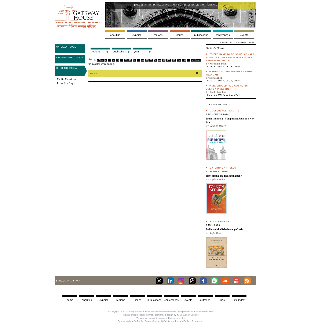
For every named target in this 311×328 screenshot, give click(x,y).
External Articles (223, 168)
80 (159, 60)
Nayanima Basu (218, 63)
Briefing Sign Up (194, 5)
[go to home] (77, 27)
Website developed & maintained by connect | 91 (160, 318)
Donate (212, 5)
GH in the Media (66, 68)
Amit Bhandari (217, 92)
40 (143, 60)
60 (151, 60)
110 (173, 60)
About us (115, 35)
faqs (222, 300)
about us (87, 300)
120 (178, 60)
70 (155, 60)
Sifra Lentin (216, 78)
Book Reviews (219, 221)
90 (164, 60)
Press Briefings (66, 83)
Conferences (223, 35)
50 (147, 60)
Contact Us (173, 5)
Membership (143, 5)
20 (118, 60)
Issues (179, 35)
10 (113, 60)
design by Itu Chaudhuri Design (182, 315)
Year (136, 51)
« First (100, 60)
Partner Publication (69, 57)
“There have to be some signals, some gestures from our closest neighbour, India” (230, 57)
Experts (136, 35)
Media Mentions (66, 79)
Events (244, 35)
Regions (158, 35)
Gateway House (66, 47)
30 (134, 60)
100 (168, 60)
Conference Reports (224, 111)
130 (184, 60)
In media (158, 5)
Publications (201, 35)
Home (70, 300)
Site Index (239, 300)
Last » (198, 60)
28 (126, 60)
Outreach (205, 300)
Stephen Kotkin (217, 179)
